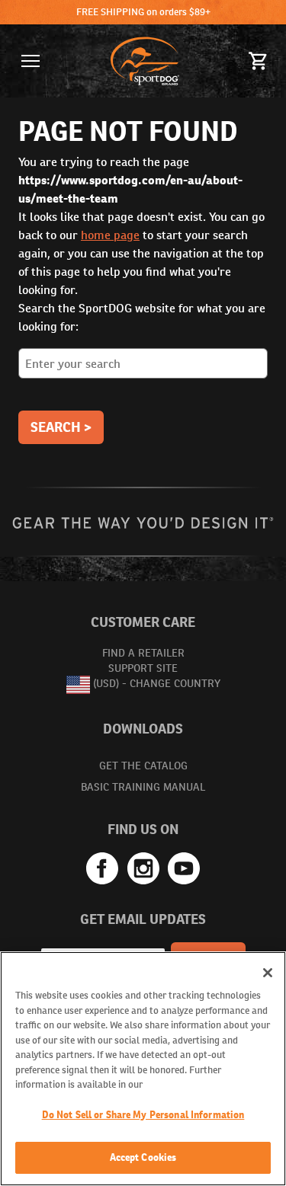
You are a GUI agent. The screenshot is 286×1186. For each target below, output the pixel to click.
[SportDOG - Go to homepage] (144, 61)
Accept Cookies (143, 1157)
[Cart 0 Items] (258, 61)
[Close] (267, 972)
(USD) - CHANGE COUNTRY (156, 684)
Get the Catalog (143, 765)
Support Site (143, 668)
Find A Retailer (143, 653)
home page (110, 235)
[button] (30, 61)
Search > (61, 427)
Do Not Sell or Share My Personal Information (143, 1114)
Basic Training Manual (143, 787)
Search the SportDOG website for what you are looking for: (141, 317)
